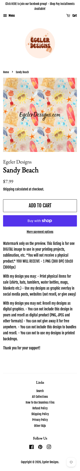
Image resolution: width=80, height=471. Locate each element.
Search (40, 391)
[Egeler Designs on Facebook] (31, 448)
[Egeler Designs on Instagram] (49, 448)
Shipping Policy (40, 414)
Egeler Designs (50, 462)
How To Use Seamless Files (40, 402)
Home (6, 72)
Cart (74, 15)
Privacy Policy (40, 420)
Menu (11, 15)
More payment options (40, 232)
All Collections (40, 397)
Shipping (8, 189)
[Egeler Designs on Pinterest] (40, 448)
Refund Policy (40, 408)
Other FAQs (40, 426)
